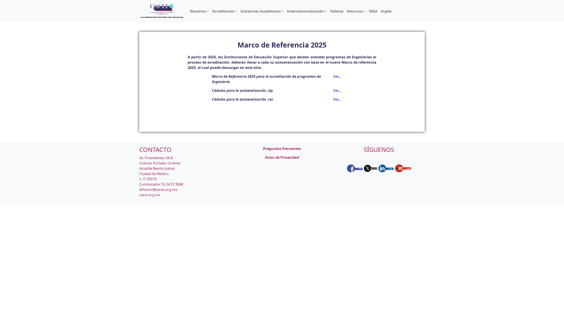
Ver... (337, 76)
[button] (199, 11)
